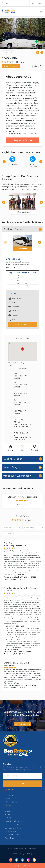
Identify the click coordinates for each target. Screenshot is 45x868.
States (7, 814)
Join (22, 783)
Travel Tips (9, 838)
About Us (10, 795)
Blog (8, 799)
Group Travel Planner (14, 825)
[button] (41, 52)
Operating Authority (13, 828)
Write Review (11, 802)
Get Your (22, 724)
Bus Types (9, 818)
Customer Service (12, 835)
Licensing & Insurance (14, 821)
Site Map (28, 854)
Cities (7, 811)
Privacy (21, 854)
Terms (15, 854)
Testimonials (10, 831)
